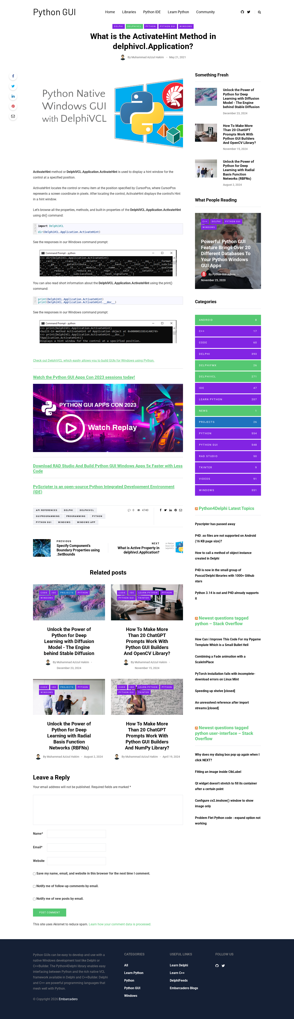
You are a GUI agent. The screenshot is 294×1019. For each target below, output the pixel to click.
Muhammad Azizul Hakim (147, 57)
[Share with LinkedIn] (13, 96)
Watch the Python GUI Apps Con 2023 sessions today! (84, 377)
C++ (205, 221)
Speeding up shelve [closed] (215, 691)
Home (110, 12)
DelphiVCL (134, 26)
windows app (86, 522)
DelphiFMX (228, 365)
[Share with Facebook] (13, 76)
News (228, 410)
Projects (67, 593)
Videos (228, 478)
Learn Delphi (179, 965)
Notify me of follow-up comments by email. (67, 886)
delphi (68, 510)
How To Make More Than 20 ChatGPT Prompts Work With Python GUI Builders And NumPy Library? (147, 736)
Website (39, 861)
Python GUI (54, 11)
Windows (186, 26)
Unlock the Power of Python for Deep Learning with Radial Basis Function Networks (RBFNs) (69, 736)
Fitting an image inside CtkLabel (218, 772)
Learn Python (178, 12)
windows (64, 522)
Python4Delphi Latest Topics (226, 508)
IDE (54, 593)
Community (205, 12)
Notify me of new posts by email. (60, 899)
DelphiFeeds (179, 980)
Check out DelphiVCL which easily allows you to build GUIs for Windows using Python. (93, 360)
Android (228, 319)
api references (46, 510)
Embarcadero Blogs (184, 988)
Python (151, 26)
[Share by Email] (13, 116)
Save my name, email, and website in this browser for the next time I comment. (93, 873)
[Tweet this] (13, 86)
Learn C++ (177, 973)
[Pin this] (13, 106)
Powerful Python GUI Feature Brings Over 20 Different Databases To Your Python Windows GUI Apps (226, 253)
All (126, 965)
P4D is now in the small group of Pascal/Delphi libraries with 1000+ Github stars (224, 575)
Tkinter (143, 598)
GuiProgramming (48, 516)
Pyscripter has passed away (215, 524)
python (97, 516)
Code (44, 593)
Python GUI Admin (223, 274)
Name (38, 833)
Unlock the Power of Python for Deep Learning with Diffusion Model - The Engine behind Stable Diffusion (69, 641)
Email (37, 847)
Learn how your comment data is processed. (120, 924)
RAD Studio (228, 456)
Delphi (118, 26)
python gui (44, 522)
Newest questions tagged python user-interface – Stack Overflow (224, 733)
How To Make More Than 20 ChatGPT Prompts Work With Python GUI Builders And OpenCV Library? (147, 641)
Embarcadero (68, 999)
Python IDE (152, 12)
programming (76, 516)
